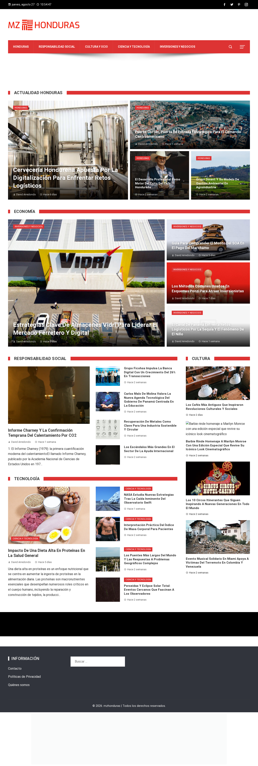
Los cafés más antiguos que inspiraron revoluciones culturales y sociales (214, 407)
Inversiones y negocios (29, 226)
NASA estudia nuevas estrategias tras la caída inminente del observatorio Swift (149, 498)
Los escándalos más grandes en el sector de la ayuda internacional (149, 449)
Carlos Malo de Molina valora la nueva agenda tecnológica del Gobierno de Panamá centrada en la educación (149, 399)
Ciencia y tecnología (25, 538)
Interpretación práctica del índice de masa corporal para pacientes (149, 527)
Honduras (21, 107)
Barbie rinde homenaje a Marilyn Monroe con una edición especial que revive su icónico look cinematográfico (216, 445)
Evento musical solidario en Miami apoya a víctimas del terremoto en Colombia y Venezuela (217, 562)
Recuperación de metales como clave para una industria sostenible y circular (150, 425)
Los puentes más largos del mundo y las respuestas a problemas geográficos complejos (150, 559)
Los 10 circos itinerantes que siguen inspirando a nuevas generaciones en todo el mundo (217, 504)
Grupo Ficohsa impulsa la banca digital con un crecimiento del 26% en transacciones (150, 372)
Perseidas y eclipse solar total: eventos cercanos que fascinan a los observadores (149, 590)
